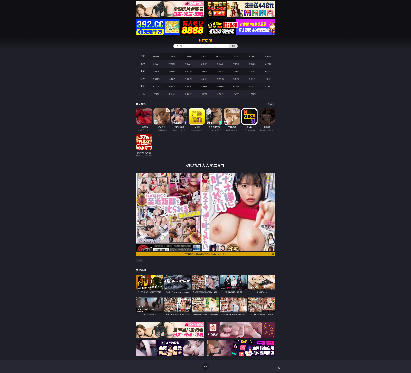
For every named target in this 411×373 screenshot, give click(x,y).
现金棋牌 (252, 56)
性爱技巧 (268, 86)
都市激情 (156, 86)
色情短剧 (252, 94)
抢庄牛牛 (268, 56)
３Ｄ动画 (204, 64)
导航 (142, 93)
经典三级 (236, 71)
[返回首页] (278, 368)
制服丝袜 (220, 71)
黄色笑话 (252, 86)
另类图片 (268, 79)
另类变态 (268, 71)
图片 (142, 78)
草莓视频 (188, 94)
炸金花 (236, 56)
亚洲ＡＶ (156, 64)
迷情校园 (220, 86)
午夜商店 (172, 94)
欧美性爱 (204, 71)
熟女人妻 (220, 64)
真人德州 (172, 56)
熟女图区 (252, 79)
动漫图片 (204, 79)
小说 (142, 86)
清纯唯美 (236, 79)
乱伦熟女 (252, 71)
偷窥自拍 (156, 79)
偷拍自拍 (172, 71)
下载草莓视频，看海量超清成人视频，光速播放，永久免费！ (205, 254)
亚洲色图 (172, 79)
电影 (142, 71)
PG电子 (156, 56)
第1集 (139, 260)
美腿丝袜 (220, 79)
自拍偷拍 (172, 64)
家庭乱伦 (172, 86)
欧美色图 (188, 79)
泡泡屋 (236, 94)
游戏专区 (204, 56)
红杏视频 (220, 94)
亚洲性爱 (156, 71)
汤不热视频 (204, 94)
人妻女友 (188, 86)
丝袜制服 (236, 64)
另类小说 (236, 86)
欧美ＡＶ (188, 64)
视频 (142, 63)
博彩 (142, 56)
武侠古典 (204, 86)
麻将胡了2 (220, 56)
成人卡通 (188, 71)
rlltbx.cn (205, 41)
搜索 (233, 46)
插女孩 (156, 94)
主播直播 (252, 64)
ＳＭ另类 (268, 64)
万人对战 (188, 56)
